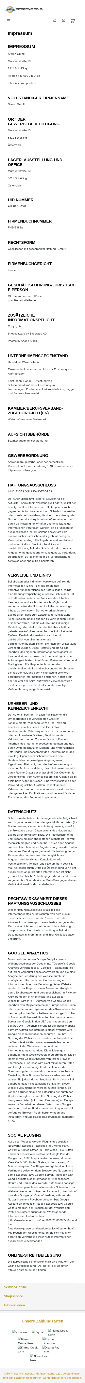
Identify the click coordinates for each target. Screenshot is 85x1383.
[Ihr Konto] (63, 20)
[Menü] (8, 20)
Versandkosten (72, 1373)
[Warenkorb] (72, 20)
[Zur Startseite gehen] (14, 9)
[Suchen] (54, 20)
